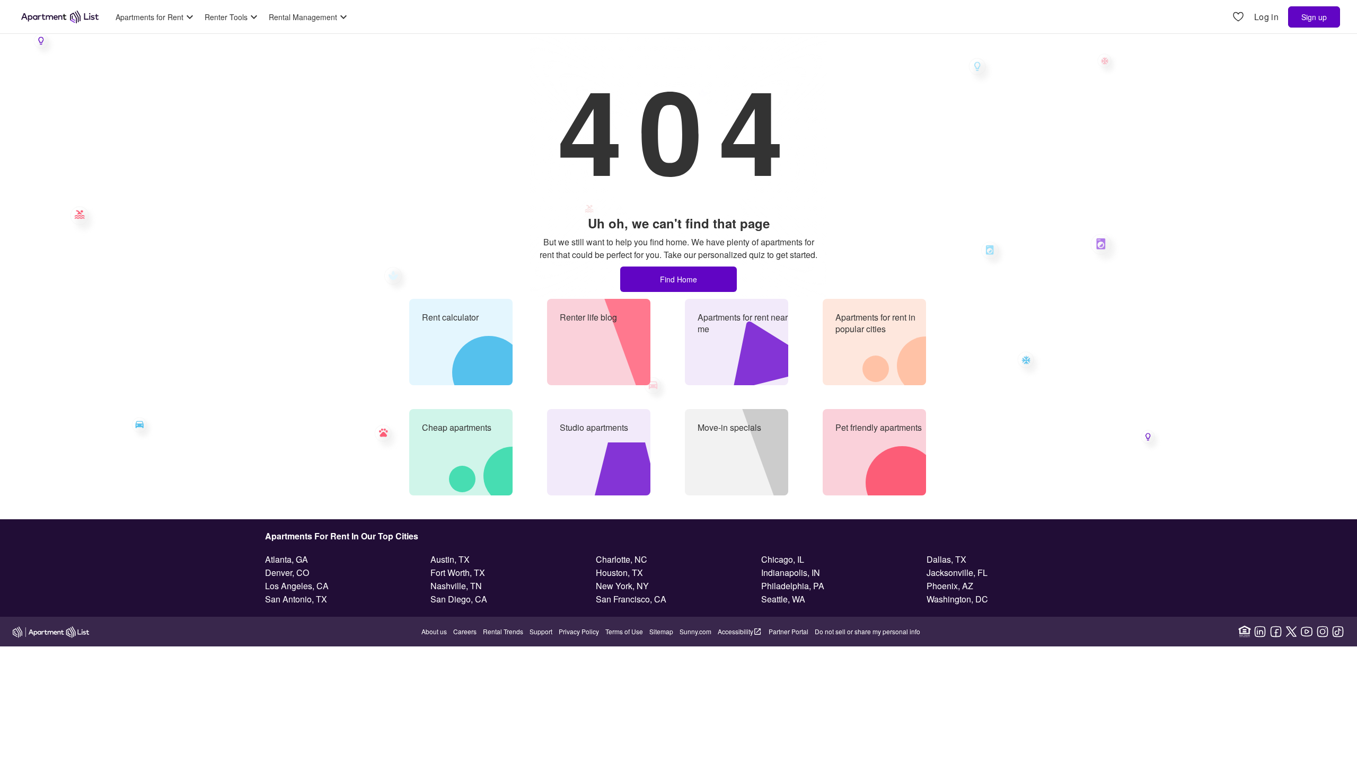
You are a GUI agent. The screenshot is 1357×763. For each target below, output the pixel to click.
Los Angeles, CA (297, 586)
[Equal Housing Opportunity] (1244, 631)
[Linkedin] (1260, 631)
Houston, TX (619, 572)
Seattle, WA (783, 599)
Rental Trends (503, 631)
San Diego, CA (458, 599)
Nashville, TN (456, 586)
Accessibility (735, 631)
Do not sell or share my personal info (867, 631)
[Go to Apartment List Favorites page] (1238, 17)
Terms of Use (624, 631)
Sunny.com (695, 631)
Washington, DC (957, 599)
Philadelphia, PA (792, 586)
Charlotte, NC (621, 559)
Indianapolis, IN (790, 572)
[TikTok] (1338, 631)
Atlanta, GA (286, 559)
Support (541, 631)
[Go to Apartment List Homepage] (60, 17)
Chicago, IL (782, 559)
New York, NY (622, 586)
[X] (1291, 631)
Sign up (1314, 17)
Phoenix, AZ (950, 586)
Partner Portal (788, 631)
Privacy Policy (579, 631)
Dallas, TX (946, 559)
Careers (465, 631)
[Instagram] (1322, 631)
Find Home (678, 279)
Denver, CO (287, 572)
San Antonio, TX (296, 599)
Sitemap (661, 631)
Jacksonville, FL (957, 572)
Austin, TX (450, 559)
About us (434, 631)
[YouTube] (1306, 631)
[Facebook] (1276, 631)
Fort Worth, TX (457, 572)
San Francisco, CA (631, 599)
